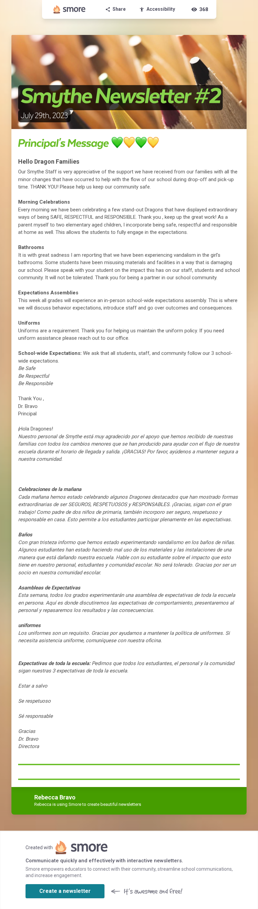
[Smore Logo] (69, 9)
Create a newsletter (65, 891)
